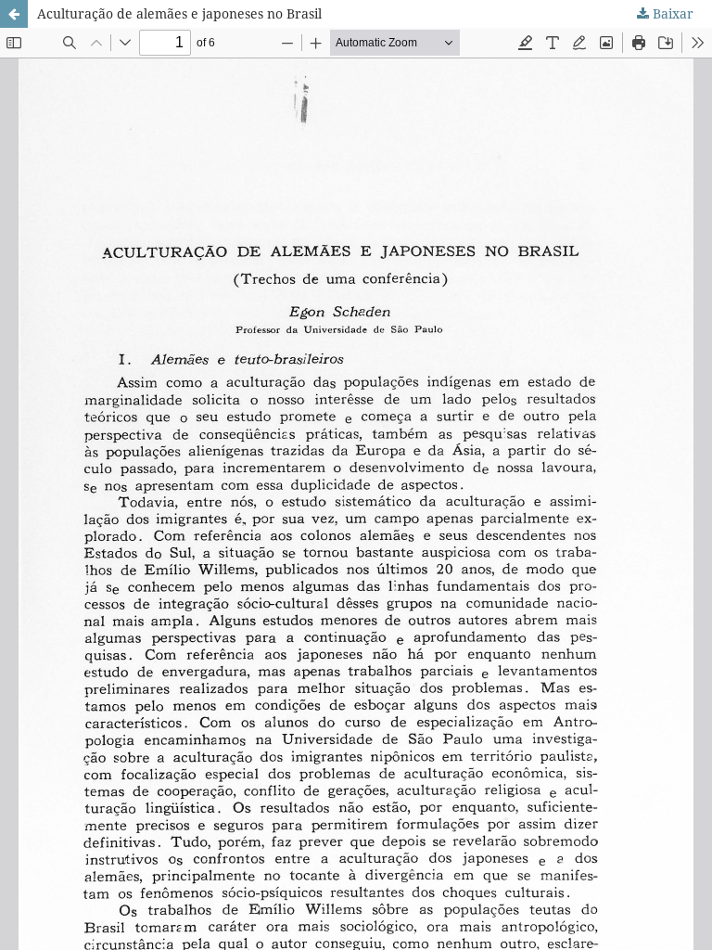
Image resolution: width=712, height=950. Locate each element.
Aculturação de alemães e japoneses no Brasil (179, 13)
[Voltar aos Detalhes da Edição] (14, 14)
